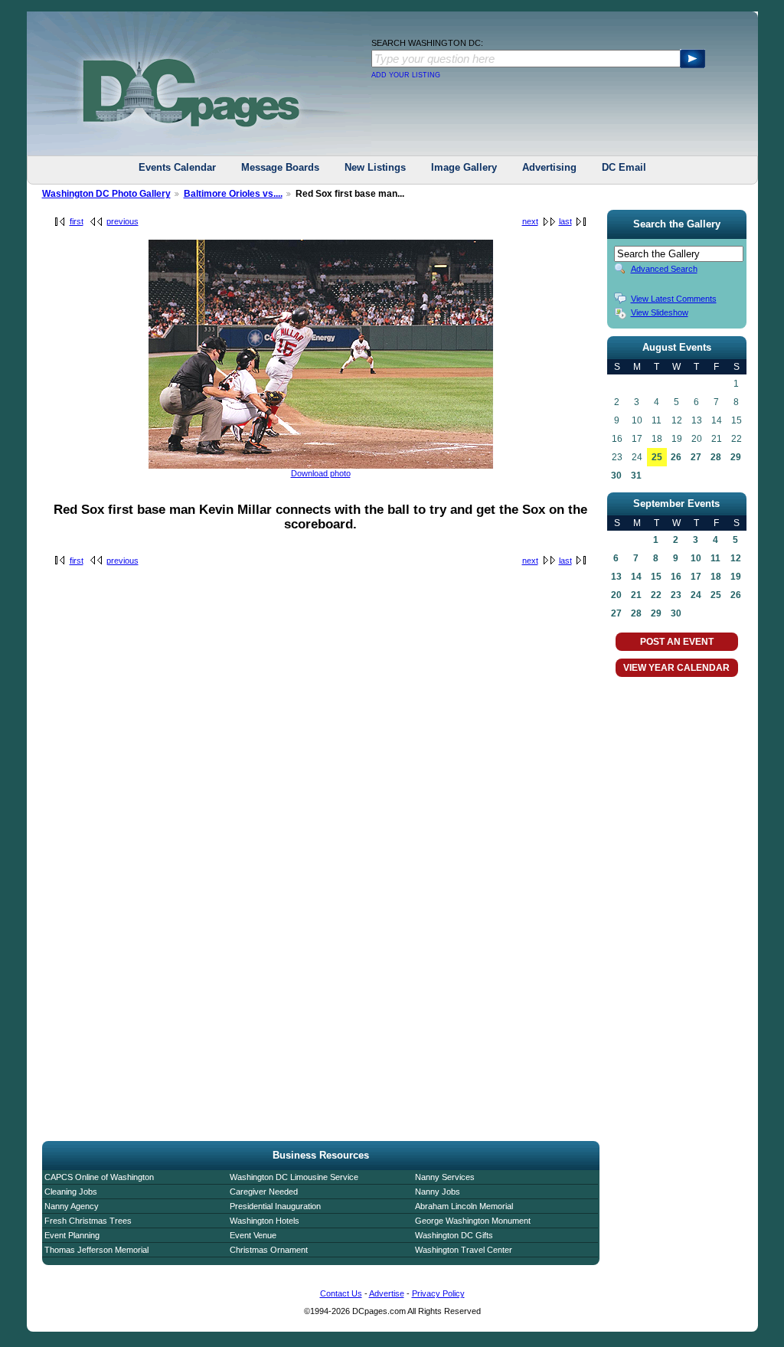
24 (696, 595)
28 (715, 457)
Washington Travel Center (463, 1249)
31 (636, 475)
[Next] (321, 465)
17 (696, 576)
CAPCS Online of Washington (99, 1177)
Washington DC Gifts (454, 1235)
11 (715, 558)
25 (657, 457)
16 (676, 576)
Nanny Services (445, 1177)
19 (735, 576)
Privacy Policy (438, 1293)
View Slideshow (659, 312)
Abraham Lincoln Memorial (464, 1206)
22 (656, 595)
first (76, 221)
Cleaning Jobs (70, 1191)
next (530, 221)
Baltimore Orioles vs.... (233, 193)
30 (616, 475)
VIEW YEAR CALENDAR (676, 667)
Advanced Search (664, 268)
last (565, 221)
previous (122, 221)
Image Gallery (464, 167)
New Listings (375, 167)
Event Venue (253, 1235)
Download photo (321, 473)
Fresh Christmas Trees (88, 1220)
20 (616, 595)
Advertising (549, 167)
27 (696, 457)
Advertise (386, 1293)
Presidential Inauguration (275, 1206)
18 (715, 576)
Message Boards (280, 167)
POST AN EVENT (677, 641)
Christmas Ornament (269, 1249)
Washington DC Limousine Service (294, 1177)
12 (735, 558)
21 (636, 595)
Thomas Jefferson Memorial (96, 1249)
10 (696, 558)
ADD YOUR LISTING (405, 75)
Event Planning (72, 1235)
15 (656, 576)
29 (735, 457)
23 (676, 595)
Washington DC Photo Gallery (106, 193)
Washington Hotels (264, 1220)
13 (616, 576)
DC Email (624, 167)
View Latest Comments (674, 298)
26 (676, 457)
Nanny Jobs (437, 1191)
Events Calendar (177, 167)
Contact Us (341, 1293)
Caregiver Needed (264, 1191)
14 (636, 576)
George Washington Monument (473, 1220)
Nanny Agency (71, 1206)
